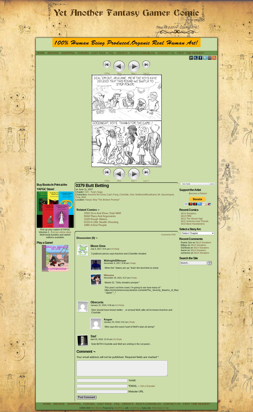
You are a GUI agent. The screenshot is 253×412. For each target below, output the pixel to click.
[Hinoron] (96, 284)
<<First (107, 73)
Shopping (68, 52)
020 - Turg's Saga (94, 192)
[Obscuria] (83, 307)
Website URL (136, 391)
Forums (83, 52)
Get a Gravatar (147, 386)
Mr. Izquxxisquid (166, 194)
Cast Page (98, 52)
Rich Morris (96, 408)
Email (209, 57)
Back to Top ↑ (164, 408)
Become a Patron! (198, 193)
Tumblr (196, 57)
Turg (78, 197)
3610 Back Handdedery (193, 224)
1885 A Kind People (95, 224)
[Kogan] (96, 324)
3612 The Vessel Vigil (192, 218)
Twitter (205, 57)
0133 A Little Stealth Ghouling (101, 222)
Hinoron (109, 275)
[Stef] (83, 341)
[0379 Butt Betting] (126, 166)
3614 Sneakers (188, 213)
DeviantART (191, 57)
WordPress (119, 408)
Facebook (200, 57)
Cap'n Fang (112, 194)
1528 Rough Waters (95, 219)
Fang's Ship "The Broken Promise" (102, 200)
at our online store (62, 232)
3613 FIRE (186, 216)
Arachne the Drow (97, 194)
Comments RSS (168, 234)
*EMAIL (141, 385)
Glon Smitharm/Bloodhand (143, 194)
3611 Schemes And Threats (194, 221)
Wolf (83, 197)
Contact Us (166, 52)
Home (41, 52)
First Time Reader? (190, 52)
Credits (121, 52)
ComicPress (134, 408)
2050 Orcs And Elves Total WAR (102, 213)
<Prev (119, 73)
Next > (134, 73)
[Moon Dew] (83, 250)
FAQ (111, 52)
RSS (214, 57)
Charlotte (124, 194)
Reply (116, 249)
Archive (53, 52)
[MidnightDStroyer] (96, 265)
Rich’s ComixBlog (142, 52)
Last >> (146, 73)
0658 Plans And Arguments (100, 216)
